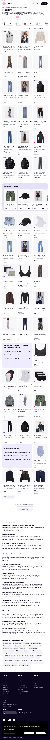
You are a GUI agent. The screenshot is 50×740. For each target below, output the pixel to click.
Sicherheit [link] (5, 685)
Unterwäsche (16, 566)
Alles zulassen (40, 733)
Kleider (4, 536)
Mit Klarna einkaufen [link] (22, 681)
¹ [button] (6, 152)
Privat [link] (20, 675)
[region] (25, 728)
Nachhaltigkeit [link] (5, 689)
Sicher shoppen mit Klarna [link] (23, 691)
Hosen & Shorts (6, 545)
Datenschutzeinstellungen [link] (23, 695)
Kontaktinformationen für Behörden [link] (10, 704)
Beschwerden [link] (20, 689)
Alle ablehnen (29, 733)
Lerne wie (21, 17)
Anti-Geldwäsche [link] (6, 693)
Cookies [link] (14, 737)
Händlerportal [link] (36, 680)
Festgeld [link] (19, 693)
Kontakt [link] (4, 702)
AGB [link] (3, 681)
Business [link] (36, 675)
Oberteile (4, 575)
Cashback (21, 605)
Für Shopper (4, 0)
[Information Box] (12, 28)
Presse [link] (4, 683)
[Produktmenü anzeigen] (46, 10)
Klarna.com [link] (19, 737)
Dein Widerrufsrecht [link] (22, 696)
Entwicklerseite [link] (36, 683)
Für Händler (10, 0)
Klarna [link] (3, 7)
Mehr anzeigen (42, 14)
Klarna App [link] (20, 683)
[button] (38, 3)
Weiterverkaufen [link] (6, 691)
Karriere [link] (4, 680)
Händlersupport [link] (36, 678)
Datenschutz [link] (5, 687)
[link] (19, 712)
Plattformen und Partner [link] (38, 687)
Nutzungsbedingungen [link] (7, 737)
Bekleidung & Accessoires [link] (16, 7)
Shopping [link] (8, 7)
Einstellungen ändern (9, 733)
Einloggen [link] (20, 680)
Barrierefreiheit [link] (6, 696)
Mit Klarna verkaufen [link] (37, 681)
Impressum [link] (5, 698)
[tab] (5, 19)
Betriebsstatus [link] (36, 685)
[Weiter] (46, 24)
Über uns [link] (4, 678)
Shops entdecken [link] (21, 685)
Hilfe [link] (19, 678)
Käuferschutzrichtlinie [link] (22, 687)
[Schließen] (46, 722)
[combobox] (38, 28)
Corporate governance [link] (7, 706)
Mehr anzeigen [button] (25, 509)
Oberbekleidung (28, 556)
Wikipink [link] (4, 700)
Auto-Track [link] (5, 695)
